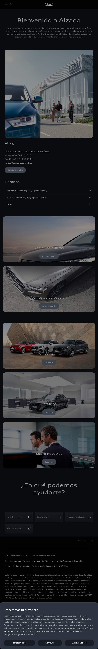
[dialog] (49, 625)
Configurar (49, 643)
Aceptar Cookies (79, 643)
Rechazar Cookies (19, 643)
